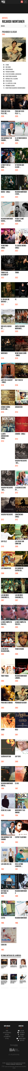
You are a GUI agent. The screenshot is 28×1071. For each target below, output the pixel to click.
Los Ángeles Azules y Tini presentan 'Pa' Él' (13, 966)
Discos (3, 26)
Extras (7, 1038)
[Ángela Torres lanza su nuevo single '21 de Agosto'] (23, 962)
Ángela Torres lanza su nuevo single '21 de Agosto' (23, 966)
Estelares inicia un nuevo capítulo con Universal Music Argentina (4, 982)
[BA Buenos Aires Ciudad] (14, 1050)
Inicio (7, 1030)
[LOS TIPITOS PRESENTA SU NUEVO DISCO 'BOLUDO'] (4, 962)
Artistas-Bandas (7, 1032)
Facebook (22, 1034)
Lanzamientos (7, 1036)
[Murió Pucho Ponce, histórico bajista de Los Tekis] (23, 977)
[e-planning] (14, 1054)
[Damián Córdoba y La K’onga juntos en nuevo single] (13, 977)
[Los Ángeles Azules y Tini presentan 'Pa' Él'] (13, 962)
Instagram (22, 1032)
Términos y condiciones (10, 1064)
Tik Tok (22, 1036)
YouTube (22, 1030)
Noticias (7, 1034)
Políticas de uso (19, 1064)
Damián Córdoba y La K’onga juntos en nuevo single (13, 982)
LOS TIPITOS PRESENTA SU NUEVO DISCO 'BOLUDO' (4, 966)
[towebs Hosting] (14, 1045)
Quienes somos (22, 1038)
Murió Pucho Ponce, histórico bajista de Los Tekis (23, 982)
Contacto (22, 1040)
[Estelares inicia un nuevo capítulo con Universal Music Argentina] (4, 977)
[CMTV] (3, 1)
